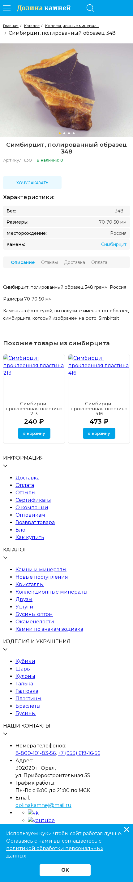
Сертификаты (33, 500)
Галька (24, 684)
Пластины (28, 699)
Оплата (24, 485)
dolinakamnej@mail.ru (43, 805)
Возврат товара (35, 522)
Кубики (25, 661)
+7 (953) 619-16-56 (79, 753)
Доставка (27, 478)
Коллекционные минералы (51, 592)
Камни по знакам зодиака (49, 629)
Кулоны (25, 676)
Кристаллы (29, 584)
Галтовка (26, 691)
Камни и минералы (40, 569)
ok (65, 870)
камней (44, 8)
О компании (31, 507)
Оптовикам (30, 515)
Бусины (25, 713)
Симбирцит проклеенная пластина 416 (99, 408)
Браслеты (28, 706)
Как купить (29, 537)
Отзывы (25, 493)
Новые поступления (41, 577)
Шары (23, 669)
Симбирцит (114, 244)
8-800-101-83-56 (35, 753)
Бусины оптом (34, 614)
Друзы (23, 599)
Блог (21, 530)
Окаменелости (34, 622)
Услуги (24, 607)
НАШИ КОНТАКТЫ (26, 726)
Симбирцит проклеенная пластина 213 (34, 408)
